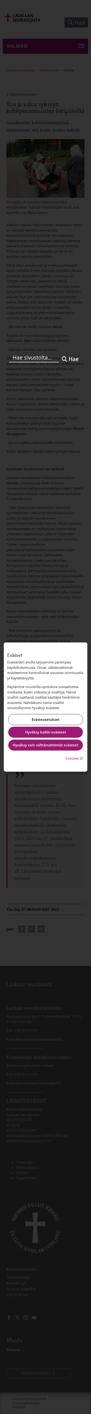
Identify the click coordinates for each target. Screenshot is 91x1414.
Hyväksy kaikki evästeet (45, 732)
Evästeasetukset (46, 719)
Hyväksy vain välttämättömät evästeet (45, 745)
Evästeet (75, 758)
